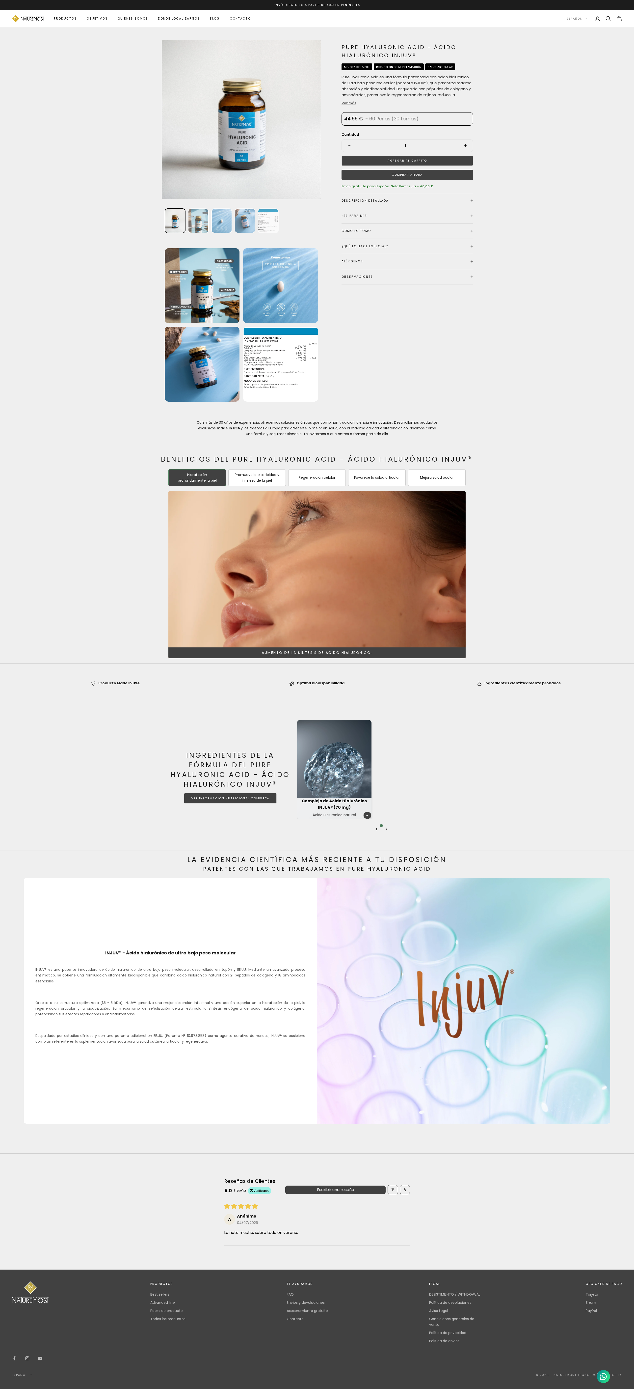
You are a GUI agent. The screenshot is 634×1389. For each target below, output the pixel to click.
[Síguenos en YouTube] (40, 1358)
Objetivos (97, 18)
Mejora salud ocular (437, 477)
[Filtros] (393, 1189)
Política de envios (444, 1340)
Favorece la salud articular (377, 477)
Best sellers (159, 1294)
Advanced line (162, 1302)
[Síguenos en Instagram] (27, 1358)
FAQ (290, 1294)
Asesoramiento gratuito (307, 1310)
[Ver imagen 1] (175, 220)
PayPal (591, 1310)
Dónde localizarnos (179, 18)
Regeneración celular (317, 477)
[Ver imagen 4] (221, 220)
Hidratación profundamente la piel (197, 477)
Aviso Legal (438, 1310)
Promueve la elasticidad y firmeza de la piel (257, 477)
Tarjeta (592, 1294)
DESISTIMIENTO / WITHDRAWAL (454, 1294)
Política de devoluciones (450, 1302)
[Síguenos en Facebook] (14, 1358)
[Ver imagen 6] (268, 220)
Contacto (240, 18)
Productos (65, 18)
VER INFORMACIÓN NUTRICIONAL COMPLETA (230, 798)
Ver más (349, 103)
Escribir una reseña (335, 1190)
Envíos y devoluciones (306, 1302)
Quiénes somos (133, 18)
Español (574, 19)
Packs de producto (166, 1310)
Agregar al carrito (407, 161)
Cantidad (350, 134)
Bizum (591, 1302)
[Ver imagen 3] (198, 220)
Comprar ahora (407, 175)
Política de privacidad (447, 1332)
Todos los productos (167, 1318)
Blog (215, 18)
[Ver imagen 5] (245, 220)
